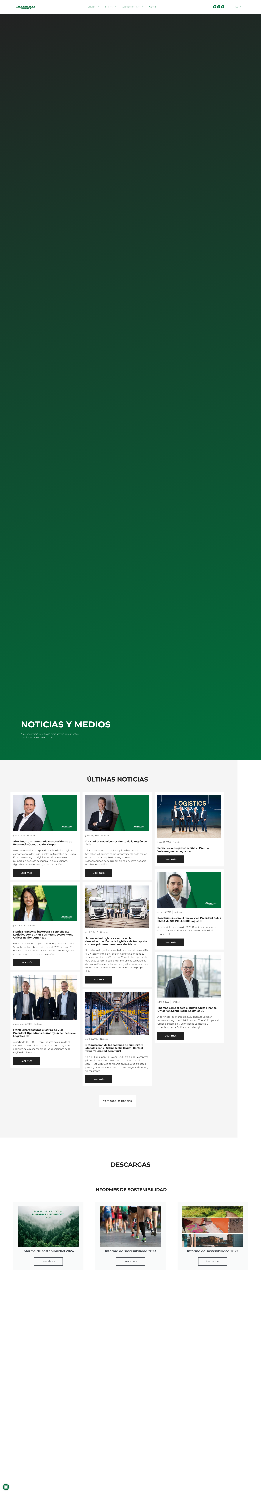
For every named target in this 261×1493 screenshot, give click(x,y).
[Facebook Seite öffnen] (214, 6)
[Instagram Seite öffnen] (218, 6)
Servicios (92, 7)
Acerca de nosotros (131, 7)
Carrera (152, 7)
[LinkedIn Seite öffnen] (222, 6)
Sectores (109, 7)
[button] (6, 1487)
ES (236, 6)
